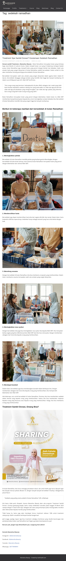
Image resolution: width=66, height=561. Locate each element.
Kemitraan (45, 8)
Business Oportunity (8, 61)
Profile (14, 8)
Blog (52, 8)
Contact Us (59, 8)
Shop (38, 8)
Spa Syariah (26, 61)
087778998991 (14, 547)
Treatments (22, 8)
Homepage (6, 8)
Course (32, 8)
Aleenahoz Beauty (14, 543)
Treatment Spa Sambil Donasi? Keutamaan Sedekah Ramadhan (29, 58)
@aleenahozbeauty (15, 536)
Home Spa (19, 61)
